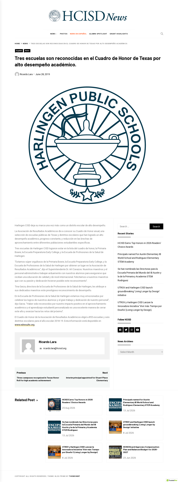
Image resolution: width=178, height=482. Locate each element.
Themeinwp (74, 476)
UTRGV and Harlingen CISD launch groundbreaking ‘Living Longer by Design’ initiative (138, 291)
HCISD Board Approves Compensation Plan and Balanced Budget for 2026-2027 (141, 450)
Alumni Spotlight (98, 34)
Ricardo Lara (26, 74)
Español (19, 51)
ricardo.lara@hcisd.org (54, 348)
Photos (63, 34)
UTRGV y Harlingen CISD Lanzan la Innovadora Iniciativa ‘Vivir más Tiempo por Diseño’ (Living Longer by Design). (140, 306)
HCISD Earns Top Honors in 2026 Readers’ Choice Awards (77, 400)
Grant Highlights (119, 34)
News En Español (78, 34)
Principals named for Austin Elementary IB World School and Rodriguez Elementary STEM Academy (139, 258)
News (52, 34)
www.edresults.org (24, 324)
